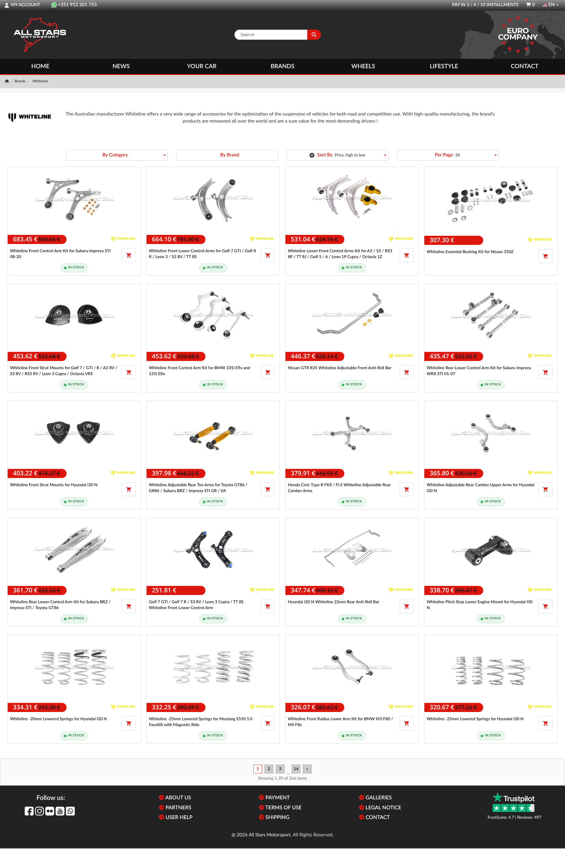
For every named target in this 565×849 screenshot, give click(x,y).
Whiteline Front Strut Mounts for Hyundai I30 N (53, 485)
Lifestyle (444, 66)
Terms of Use (283, 807)
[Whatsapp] (70, 811)
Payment (277, 797)
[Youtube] (60, 811)
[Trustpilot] (513, 802)
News (120, 66)
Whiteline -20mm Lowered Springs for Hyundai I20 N (58, 719)
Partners (177, 807)
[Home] (7, 81)
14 (296, 769)
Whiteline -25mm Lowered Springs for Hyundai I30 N (475, 719)
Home (40, 66)
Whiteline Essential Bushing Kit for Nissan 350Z (470, 252)
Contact (524, 66)
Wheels (363, 66)
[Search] (314, 35)
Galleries (378, 797)
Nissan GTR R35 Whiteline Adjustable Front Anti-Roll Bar (339, 368)
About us (177, 797)
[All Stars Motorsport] (39, 35)
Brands (283, 66)
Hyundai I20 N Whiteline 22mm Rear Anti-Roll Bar (333, 602)
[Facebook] (29, 811)
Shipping (276, 817)
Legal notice (382, 807)
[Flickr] (49, 811)
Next (307, 769)
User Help (178, 817)
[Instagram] (39, 811)
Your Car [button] (202, 66)
